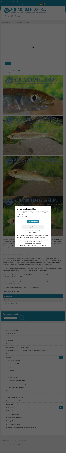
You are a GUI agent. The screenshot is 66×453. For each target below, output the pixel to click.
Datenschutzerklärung (30, 243)
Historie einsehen (33, 232)
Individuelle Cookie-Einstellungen (33, 230)
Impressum (38, 243)
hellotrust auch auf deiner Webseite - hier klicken (34, 237)
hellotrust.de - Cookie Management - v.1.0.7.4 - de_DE (33, 245)
